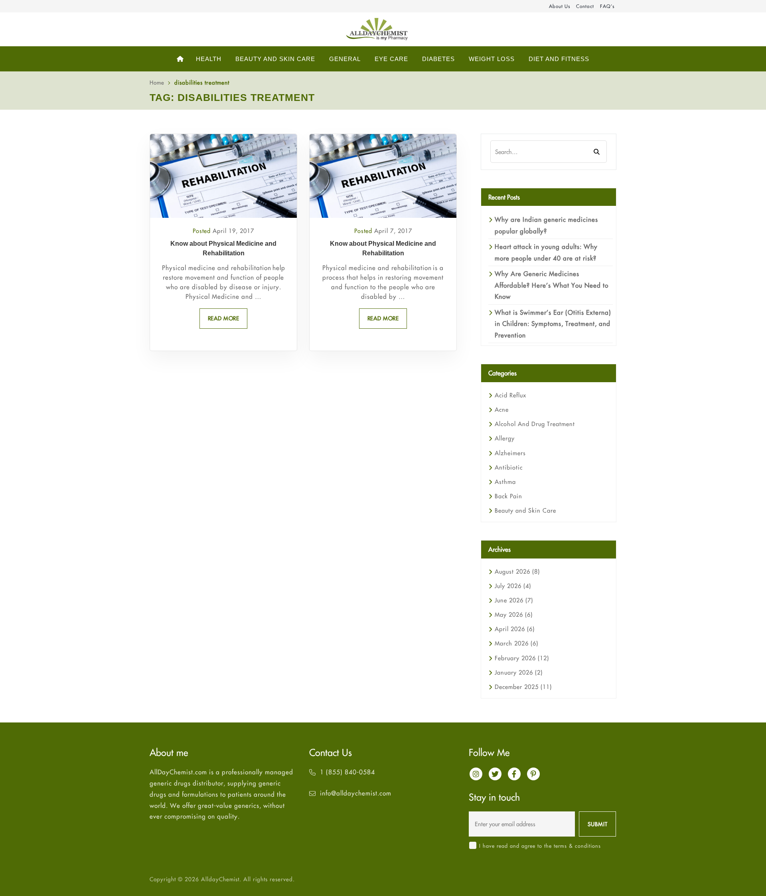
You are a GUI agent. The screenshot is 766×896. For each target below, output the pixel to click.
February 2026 (522, 658)
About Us (559, 6)
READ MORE (223, 318)
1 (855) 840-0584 (347, 772)
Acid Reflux (510, 395)
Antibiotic (509, 467)
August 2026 (517, 571)
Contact (585, 6)
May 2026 (514, 614)
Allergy (505, 438)
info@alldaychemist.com (355, 793)
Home (157, 82)
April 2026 (515, 629)
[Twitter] (495, 774)
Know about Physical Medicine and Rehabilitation (223, 248)
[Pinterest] (533, 774)
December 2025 (523, 687)
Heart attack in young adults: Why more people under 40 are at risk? (546, 252)
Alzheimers (510, 453)
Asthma (505, 481)
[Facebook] (514, 774)
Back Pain (508, 496)
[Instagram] (476, 774)
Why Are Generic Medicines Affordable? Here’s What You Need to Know (551, 285)
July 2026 (513, 586)
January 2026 (519, 672)
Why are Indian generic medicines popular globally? (546, 225)
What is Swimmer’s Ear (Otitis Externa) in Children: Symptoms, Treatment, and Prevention (553, 323)
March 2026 (516, 643)
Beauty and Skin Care (525, 510)
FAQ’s (607, 6)
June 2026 (514, 600)
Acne (502, 409)
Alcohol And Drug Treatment (535, 424)
